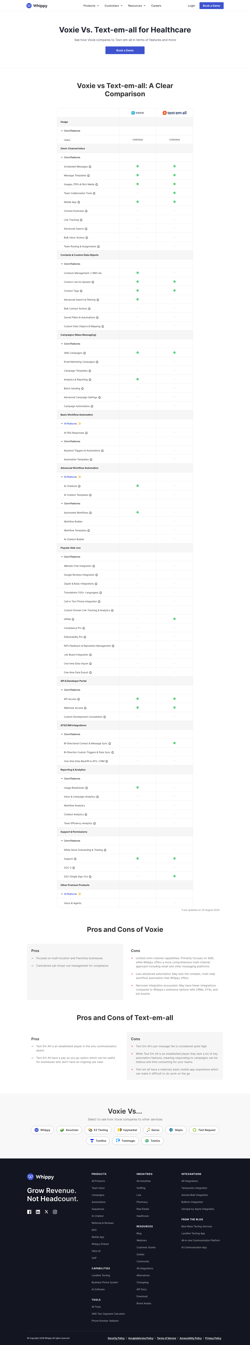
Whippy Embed (100, 1243)
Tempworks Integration (194, 1187)
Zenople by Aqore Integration (197, 1208)
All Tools (96, 1306)
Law (139, 1194)
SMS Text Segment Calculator (108, 1313)
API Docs (142, 1289)
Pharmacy (142, 1201)
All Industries (144, 1180)
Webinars (142, 1240)
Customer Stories (146, 1247)
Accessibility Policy (191, 1338)
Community (143, 1261)
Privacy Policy (213, 1338)
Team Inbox (98, 1187)
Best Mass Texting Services (196, 1226)
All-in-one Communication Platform (200, 1240)
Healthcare (143, 1215)
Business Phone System (105, 1282)
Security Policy (116, 1338)
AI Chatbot (98, 1215)
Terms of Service (166, 1338)
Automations (98, 1201)
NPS (94, 1229)
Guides (140, 1254)
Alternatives (143, 1275)
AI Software (98, 1289)
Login (191, 5)
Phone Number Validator (105, 1320)
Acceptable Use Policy (140, 1338)
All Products (98, 1180)
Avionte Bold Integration (194, 1194)
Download (142, 1296)
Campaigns (98, 1194)
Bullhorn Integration (192, 1201)
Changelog (143, 1282)
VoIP (94, 1257)
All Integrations (145, 1268)
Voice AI (96, 1250)
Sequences (98, 1208)
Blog (139, 1233)
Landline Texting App (193, 1233)
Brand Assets (144, 1303)
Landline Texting (101, 1275)
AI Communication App (194, 1247)
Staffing (141, 1187)
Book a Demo (211, 5)
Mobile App (98, 1236)
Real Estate (143, 1208)
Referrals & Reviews (103, 1222)
